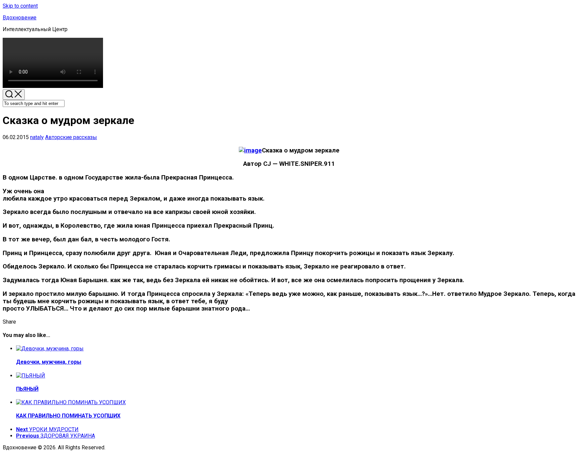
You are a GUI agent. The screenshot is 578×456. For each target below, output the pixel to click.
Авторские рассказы (71, 137)
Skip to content (20, 6)
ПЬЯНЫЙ (27, 389)
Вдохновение (19, 17)
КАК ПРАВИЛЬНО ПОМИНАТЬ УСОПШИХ (68, 416)
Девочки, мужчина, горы (48, 362)
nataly (37, 137)
